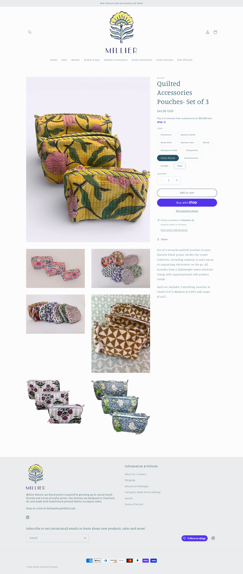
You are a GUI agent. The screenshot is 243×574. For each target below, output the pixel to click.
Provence (168, 135)
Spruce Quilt (190, 135)
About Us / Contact (135, 474)
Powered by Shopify (49, 567)
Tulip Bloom (168, 157)
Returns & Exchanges (137, 486)
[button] (30, 32)
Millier (36, 567)
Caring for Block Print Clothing (143, 492)
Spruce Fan (189, 143)
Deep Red (168, 143)
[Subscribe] (84, 538)
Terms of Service (134, 504)
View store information (174, 229)
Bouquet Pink (171, 150)
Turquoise (194, 150)
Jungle (166, 166)
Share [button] (164, 239)
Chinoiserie (193, 158)
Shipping (130, 480)
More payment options (187, 210)
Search (129, 498)
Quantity (161, 173)
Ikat (179, 165)
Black (208, 143)
